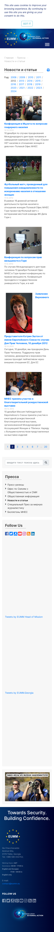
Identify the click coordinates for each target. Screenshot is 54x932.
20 (45, 446)
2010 (30, 77)
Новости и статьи (14, 61)
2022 (30, 87)
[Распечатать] (48, 70)
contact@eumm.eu (11, 883)
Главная (9, 57)
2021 (22, 87)
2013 (21, 80)
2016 (13, 84)
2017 (21, 84)
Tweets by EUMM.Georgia (19, 692)
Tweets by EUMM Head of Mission (24, 616)
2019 (37, 84)
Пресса (21, 57)
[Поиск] (46, 462)
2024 (13, 91)
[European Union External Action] (27, 913)
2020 (13, 87)
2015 (38, 80)
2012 (13, 80)
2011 (38, 77)
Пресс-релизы (15, 484)
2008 (13, 77)
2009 (22, 77)
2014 (29, 80)
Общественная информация (23, 496)
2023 (39, 87)
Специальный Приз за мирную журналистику (24, 506)
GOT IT (27, 23)
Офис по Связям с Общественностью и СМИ (22, 490)
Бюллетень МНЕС (17, 512)
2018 (29, 84)
